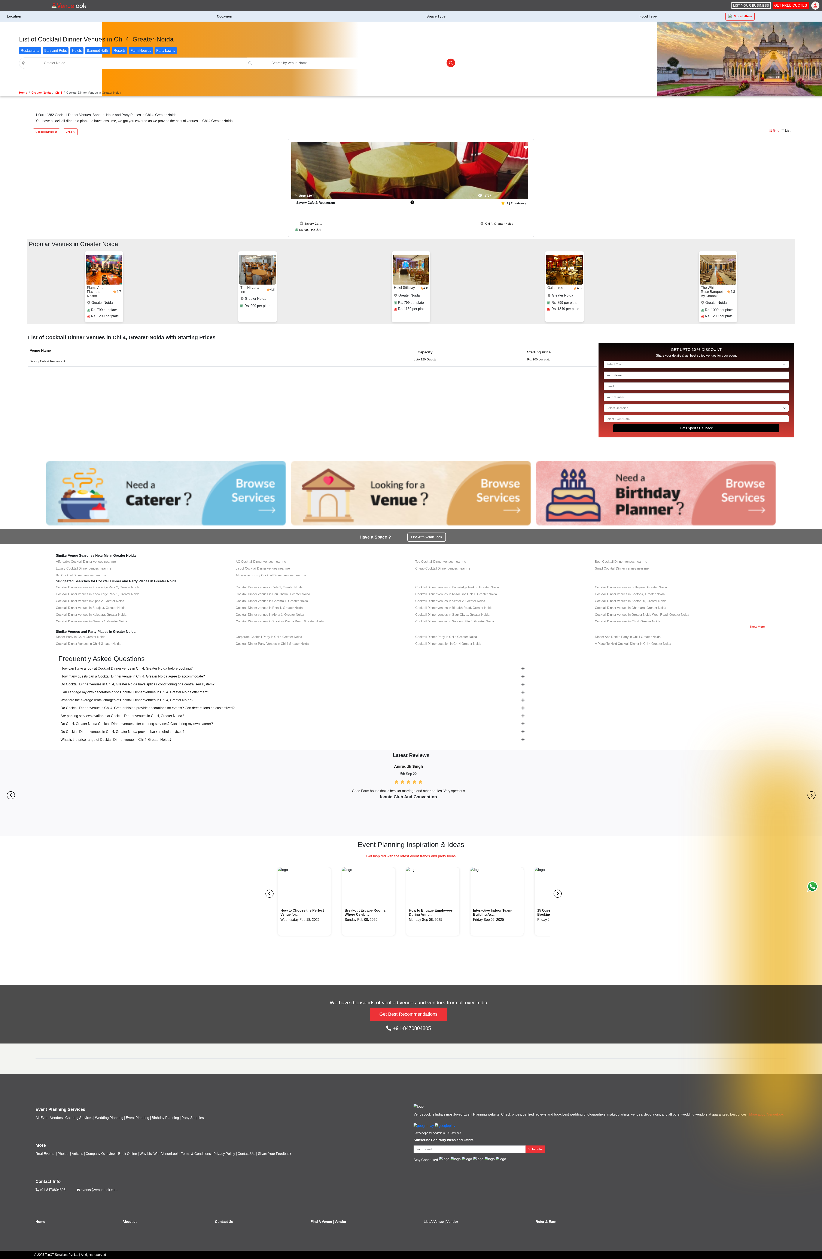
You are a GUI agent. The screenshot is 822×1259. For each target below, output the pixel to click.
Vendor (340, 1222)
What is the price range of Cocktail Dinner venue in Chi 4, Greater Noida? (116, 739)
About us (129, 1222)
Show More (757, 626)
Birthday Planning (165, 1118)
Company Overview (101, 1154)
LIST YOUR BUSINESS (751, 5)
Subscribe (535, 1149)
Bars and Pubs (55, 50)
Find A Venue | (322, 1222)
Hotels (77, 50)
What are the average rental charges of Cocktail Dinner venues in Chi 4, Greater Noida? (127, 700)
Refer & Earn (546, 1222)
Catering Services (78, 1118)
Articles (77, 1154)
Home (40, 1222)
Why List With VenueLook (159, 1154)
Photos (63, 1154)
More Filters (743, 16)
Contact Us (246, 1154)
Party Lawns (165, 50)
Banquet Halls (98, 50)
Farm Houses (141, 50)
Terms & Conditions (196, 1154)
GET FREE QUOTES (790, 5)
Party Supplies (193, 1118)
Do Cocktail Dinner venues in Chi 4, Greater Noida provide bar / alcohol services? (122, 732)
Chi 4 (69, 131)
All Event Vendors (49, 1118)
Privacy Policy (224, 1154)
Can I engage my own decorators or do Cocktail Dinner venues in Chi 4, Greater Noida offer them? (135, 692)
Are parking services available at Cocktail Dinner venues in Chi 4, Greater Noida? (122, 716)
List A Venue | (434, 1222)
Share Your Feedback (274, 1154)
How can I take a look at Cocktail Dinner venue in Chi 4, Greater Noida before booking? (127, 668)
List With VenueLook (426, 537)
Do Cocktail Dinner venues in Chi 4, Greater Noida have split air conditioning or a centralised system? (137, 684)
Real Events (45, 1154)
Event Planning (137, 1118)
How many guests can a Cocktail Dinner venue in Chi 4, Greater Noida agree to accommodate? (133, 676)
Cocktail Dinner (45, 131)
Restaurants (30, 50)
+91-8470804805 (411, 1028)
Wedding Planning (109, 1118)
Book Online (127, 1154)
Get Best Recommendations (408, 1014)
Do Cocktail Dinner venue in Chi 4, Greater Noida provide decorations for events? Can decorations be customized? (148, 708)
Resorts (119, 50)
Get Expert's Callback (696, 428)
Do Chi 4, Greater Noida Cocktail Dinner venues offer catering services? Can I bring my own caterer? (137, 724)
